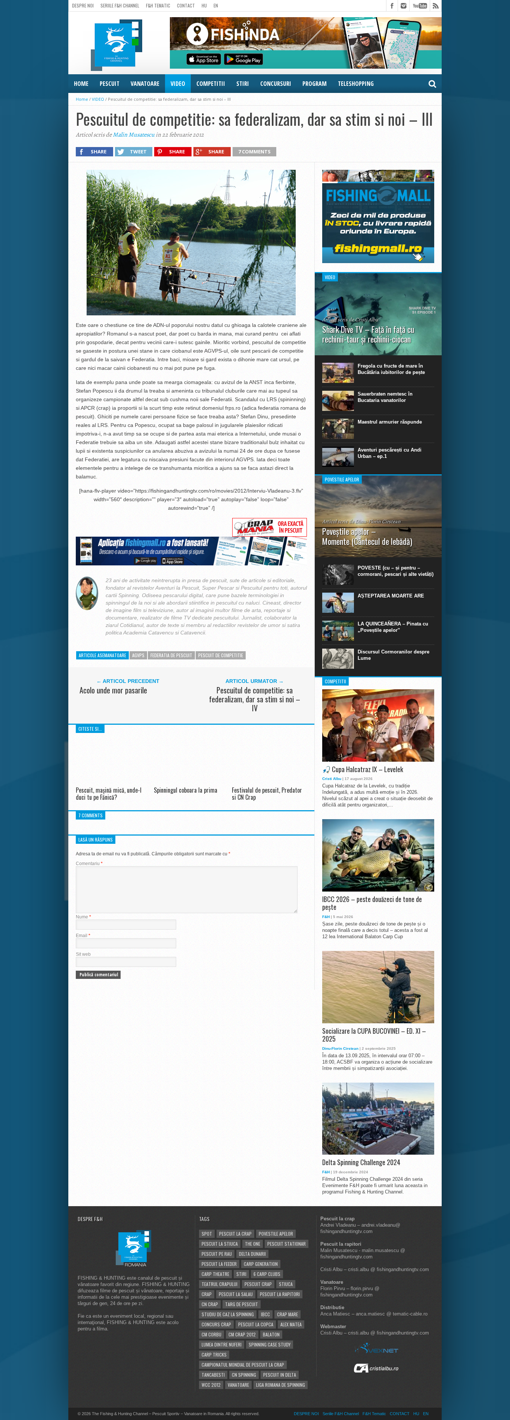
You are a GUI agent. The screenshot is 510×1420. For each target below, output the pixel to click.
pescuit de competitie (220, 655)
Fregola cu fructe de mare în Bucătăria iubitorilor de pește (391, 369)
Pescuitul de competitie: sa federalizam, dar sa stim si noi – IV (254, 699)
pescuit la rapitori (280, 1294)
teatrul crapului (219, 1284)
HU (204, 5)
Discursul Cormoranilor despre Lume (393, 655)
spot (207, 1233)
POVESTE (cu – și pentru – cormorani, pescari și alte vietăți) (395, 571)
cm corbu (211, 1334)
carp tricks (214, 1354)
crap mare (287, 1314)
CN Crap (210, 1304)
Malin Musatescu (134, 135)
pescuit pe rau (217, 1254)
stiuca (286, 1284)
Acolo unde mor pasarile (113, 690)
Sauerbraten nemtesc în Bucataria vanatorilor (385, 397)
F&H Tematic (158, 5)
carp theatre (215, 1274)
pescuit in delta (279, 1374)
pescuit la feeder (219, 1264)
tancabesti (213, 1374)
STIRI (242, 83)
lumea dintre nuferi (222, 1344)
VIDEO (178, 83)
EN (216, 5)
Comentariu (89, 863)
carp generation (261, 1264)
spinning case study (269, 1344)
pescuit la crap (235, 1233)
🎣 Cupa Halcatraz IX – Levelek (362, 769)
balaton (271, 1334)
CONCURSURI (275, 83)
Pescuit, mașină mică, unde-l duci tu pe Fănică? (109, 794)
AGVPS (138, 655)
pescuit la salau (236, 1294)
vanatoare (238, 1385)
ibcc (265, 1314)
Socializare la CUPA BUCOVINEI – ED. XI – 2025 (374, 1035)
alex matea (291, 1324)
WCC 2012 (211, 1385)
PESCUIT (109, 83)
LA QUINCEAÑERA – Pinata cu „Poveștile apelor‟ (393, 627)
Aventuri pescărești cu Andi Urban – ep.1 (390, 453)
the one (252, 1243)
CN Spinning (244, 1374)
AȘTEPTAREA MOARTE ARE (391, 596)
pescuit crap (258, 1284)
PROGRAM (314, 83)
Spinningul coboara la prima (185, 790)
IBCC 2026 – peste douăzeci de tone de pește (372, 903)
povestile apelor (276, 1233)
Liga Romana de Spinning (280, 1385)
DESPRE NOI (83, 5)
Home (82, 99)
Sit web (83, 954)
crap (207, 1294)
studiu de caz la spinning (228, 1314)
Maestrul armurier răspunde (390, 422)
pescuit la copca (255, 1324)
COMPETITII (210, 83)
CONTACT (186, 5)
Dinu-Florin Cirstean (340, 1048)
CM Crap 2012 (242, 1334)
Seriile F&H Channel (119, 5)
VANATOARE (145, 83)
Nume (83, 917)
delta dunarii (252, 1254)
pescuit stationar (286, 1243)
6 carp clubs (267, 1274)
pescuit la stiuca (220, 1243)
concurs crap (216, 1324)
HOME (81, 83)
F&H (326, 917)
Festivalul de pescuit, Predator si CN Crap (267, 794)
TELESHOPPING (356, 83)
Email (83, 935)
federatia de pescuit (171, 655)
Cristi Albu (331, 779)
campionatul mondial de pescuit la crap (243, 1364)
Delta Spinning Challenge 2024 (361, 1162)
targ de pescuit (241, 1304)
